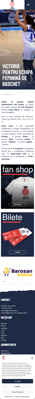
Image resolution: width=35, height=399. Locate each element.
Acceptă (17, 381)
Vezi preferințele (17, 392)
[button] (32, 358)
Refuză (17, 387)
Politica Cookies (9, 396)
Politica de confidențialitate (21, 396)
